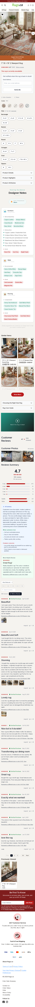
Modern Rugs (25, 10)
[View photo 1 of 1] (4, 620)
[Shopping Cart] (33, 5)
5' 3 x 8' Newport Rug (25, 360)
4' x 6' (12, 118)
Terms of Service (19, 909)
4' (3, 143)
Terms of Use (7, 966)
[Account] (28, 5)
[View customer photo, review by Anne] (17, 456)
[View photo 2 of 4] (9, 682)
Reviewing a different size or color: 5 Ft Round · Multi (15, 807)
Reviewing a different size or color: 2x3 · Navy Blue (15, 709)
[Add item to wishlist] (15, 339)
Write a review (20, 67)
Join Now (29, 903)
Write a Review (16, 593)
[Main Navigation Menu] (2, 5)
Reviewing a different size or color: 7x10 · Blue (13, 845)
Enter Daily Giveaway (9, 981)
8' (3, 167)
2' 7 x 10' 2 (6, 135)
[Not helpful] (33, 625)
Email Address (7, 79)
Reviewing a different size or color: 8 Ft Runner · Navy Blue (17, 738)
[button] (17, 14)
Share (17, 97)
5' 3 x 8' (20, 118)
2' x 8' (20, 130)
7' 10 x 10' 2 (23, 159)
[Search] (5, 5)
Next (27, 855)
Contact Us (6, 985)
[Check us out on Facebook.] (4, 1002)
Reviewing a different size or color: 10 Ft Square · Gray (16, 647)
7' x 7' (12, 151)
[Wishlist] (30, 5)
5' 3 (9, 143)
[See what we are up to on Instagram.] (7, 1002)
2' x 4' (5, 130)
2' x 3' (4, 118)
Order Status (6, 988)
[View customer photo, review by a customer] (6, 456)
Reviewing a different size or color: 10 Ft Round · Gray (15, 616)
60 (23, 855)
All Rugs (4, 10)
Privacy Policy (5, 907)
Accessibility (6, 995)
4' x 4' (5, 151)
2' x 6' (12, 130)
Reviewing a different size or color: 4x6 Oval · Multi (15, 784)
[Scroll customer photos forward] (31, 456)
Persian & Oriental (14, 10)
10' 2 (21, 143)
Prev (7, 855)
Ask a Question (7, 97)
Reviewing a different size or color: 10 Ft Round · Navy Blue (17, 824)
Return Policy (7, 992)
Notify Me (17, 90)
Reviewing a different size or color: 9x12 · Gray (13, 761)
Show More (17, 394)
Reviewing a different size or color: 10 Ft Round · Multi (15, 678)
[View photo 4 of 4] (21, 682)
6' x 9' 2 (29, 118)
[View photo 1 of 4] (4, 682)
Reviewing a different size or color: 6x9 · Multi (15, 574)
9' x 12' (5, 122)
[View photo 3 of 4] (15, 682)
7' (15, 143)
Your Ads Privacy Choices (11, 970)
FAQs (4, 990)
